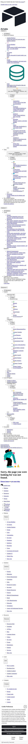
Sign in (8, 446)
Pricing (7, 444)
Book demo (3, 446)
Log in (19, 447)
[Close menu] (8, 148)
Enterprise (3, 444)
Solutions (3, 208)
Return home (5, 481)
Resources (3, 287)
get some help (15, 481)
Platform (3, 30)
